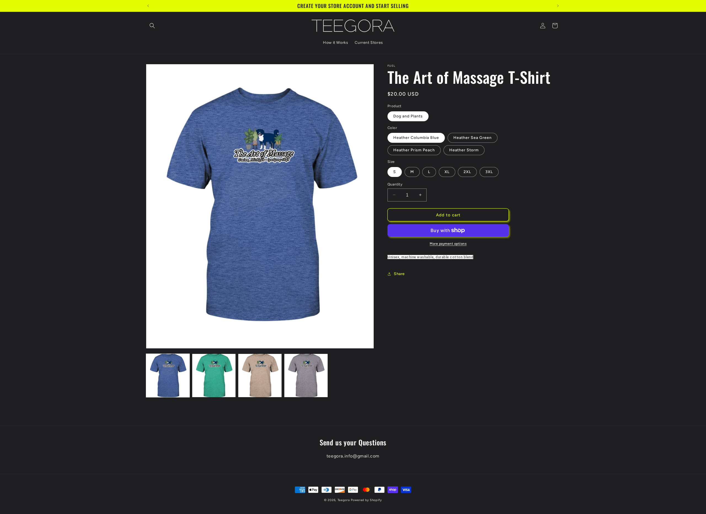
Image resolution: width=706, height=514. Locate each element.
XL (447, 171)
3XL (489, 171)
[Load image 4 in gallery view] (306, 375)
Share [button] (399, 273)
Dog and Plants (408, 116)
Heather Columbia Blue (416, 137)
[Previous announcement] (148, 6)
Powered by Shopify (366, 500)
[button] (152, 26)
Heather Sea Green (472, 137)
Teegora (344, 500)
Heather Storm (464, 150)
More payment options (448, 244)
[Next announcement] (558, 6)
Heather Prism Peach (414, 150)
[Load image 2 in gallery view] (214, 375)
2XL (467, 171)
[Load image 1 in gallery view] (167, 375)
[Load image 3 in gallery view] (260, 375)
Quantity (394, 184)
